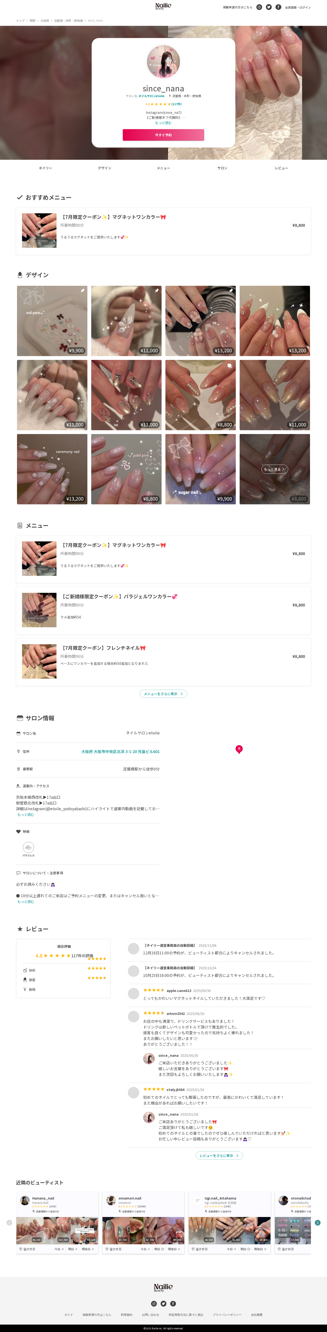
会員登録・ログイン (298, 7)
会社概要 (257, 1314)
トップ (20, 20)
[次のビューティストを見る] (318, 1223)
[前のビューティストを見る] (9, 1223)
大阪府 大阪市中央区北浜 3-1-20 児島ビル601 (120, 751)
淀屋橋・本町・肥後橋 (68, 20)
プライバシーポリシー (227, 1314)
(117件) (176, 104)
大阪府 (44, 20)
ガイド (68, 1314)
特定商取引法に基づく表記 (186, 1314)
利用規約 (126, 1314)
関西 (32, 20)
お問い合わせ (150, 1314)
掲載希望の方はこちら (238, 7)
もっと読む (163, 122)
